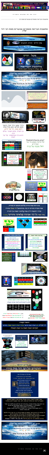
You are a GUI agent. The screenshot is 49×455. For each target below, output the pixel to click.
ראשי (16, 19)
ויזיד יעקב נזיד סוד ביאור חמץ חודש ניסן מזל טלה (13, 131)
